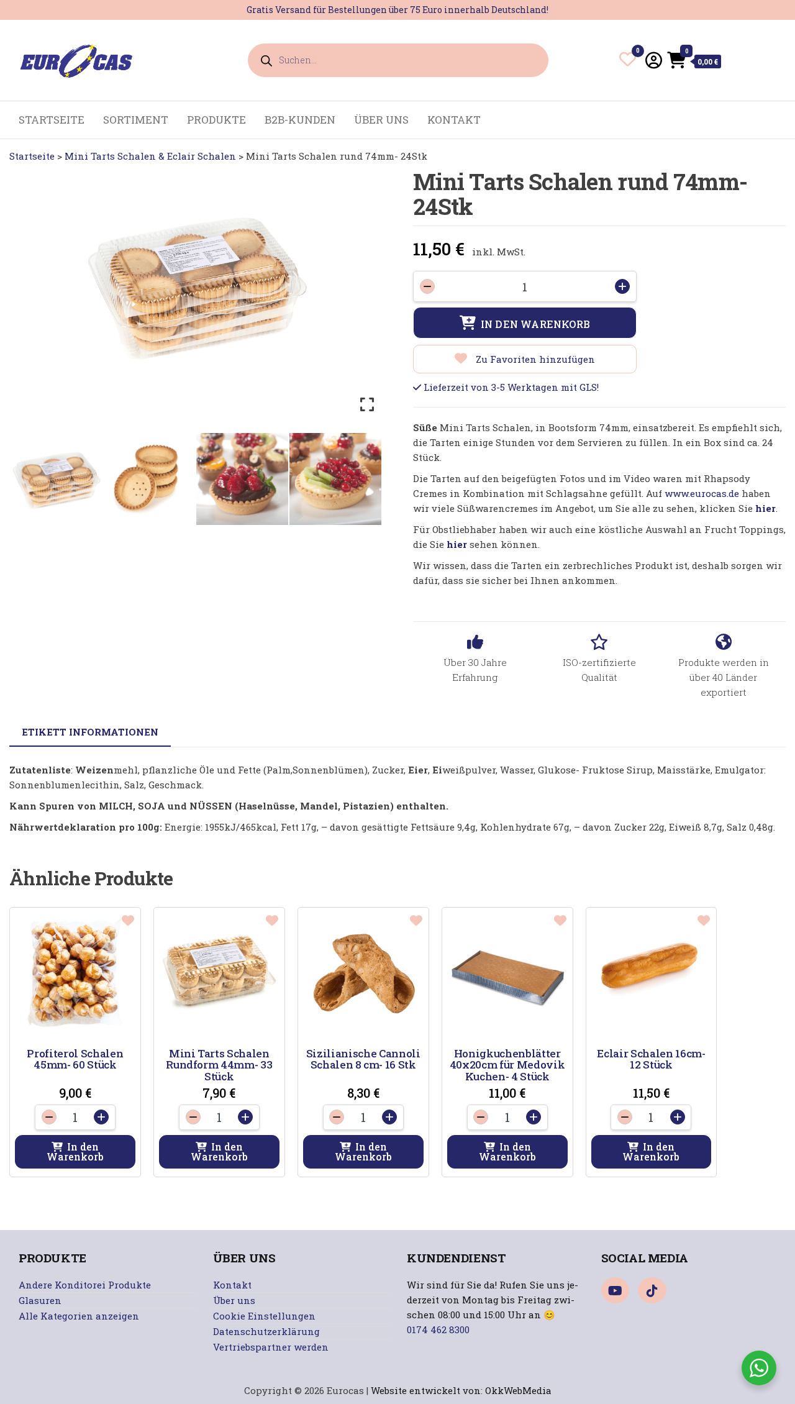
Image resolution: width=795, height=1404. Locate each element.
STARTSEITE (51, 119)
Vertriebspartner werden (271, 1347)
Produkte (216, 119)
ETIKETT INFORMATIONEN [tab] (90, 732)
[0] (627, 61)
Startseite (32, 156)
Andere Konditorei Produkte (85, 1285)
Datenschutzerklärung (266, 1331)
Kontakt (454, 119)
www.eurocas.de (702, 493)
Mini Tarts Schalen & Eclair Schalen (150, 156)
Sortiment (135, 119)
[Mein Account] (653, 60)
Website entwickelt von (426, 1390)
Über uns (381, 119)
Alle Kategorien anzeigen (79, 1316)
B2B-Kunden (300, 119)
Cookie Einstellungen (264, 1316)
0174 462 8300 (438, 1329)
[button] (75, 1152)
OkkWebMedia (518, 1390)
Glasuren (40, 1300)
